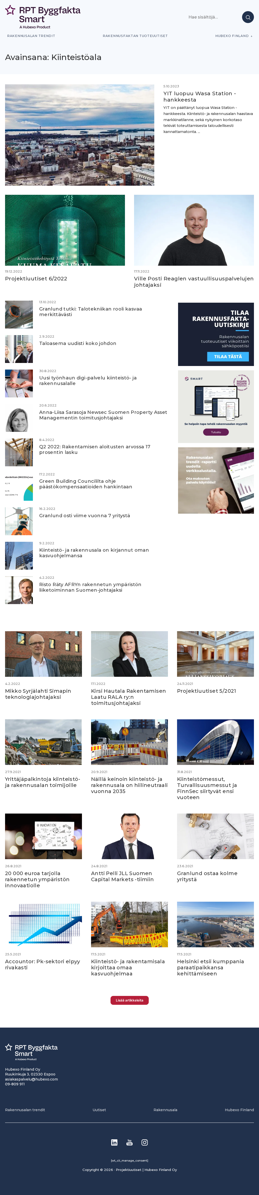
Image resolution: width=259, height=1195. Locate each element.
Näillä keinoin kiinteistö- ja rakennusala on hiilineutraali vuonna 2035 (129, 785)
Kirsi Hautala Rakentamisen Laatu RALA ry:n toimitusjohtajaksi (128, 697)
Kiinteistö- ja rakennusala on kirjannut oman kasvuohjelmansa (94, 552)
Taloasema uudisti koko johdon (78, 343)
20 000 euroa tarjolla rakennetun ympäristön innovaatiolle (37, 879)
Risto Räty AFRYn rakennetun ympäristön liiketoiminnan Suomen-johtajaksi (90, 587)
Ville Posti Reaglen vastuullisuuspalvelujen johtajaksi (194, 281)
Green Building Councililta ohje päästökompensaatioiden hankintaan (85, 484)
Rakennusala (165, 1110)
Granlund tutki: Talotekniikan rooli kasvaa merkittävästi (90, 311)
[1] (216, 364)
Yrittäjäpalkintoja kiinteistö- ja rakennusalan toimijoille (42, 782)
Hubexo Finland (232, 36)
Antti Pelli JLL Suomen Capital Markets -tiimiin (122, 876)
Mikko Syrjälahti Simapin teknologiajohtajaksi (38, 694)
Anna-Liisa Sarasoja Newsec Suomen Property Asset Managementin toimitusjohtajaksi (103, 415)
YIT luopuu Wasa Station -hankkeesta (199, 96)
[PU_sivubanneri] (216, 512)
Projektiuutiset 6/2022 (36, 278)
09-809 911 (15, 1084)
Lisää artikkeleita (129, 1000)
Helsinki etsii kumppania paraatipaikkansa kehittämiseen (210, 967)
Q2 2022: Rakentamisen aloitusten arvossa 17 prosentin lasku (94, 449)
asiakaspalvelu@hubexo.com (31, 1079)
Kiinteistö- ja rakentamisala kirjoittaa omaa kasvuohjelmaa (128, 967)
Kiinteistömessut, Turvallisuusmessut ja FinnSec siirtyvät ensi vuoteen (207, 788)
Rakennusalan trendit (31, 36)
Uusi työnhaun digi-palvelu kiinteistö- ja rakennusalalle (88, 380)
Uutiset (99, 1110)
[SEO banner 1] (216, 441)
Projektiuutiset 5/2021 (206, 691)
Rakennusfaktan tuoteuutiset (135, 36)
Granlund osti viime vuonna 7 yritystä (84, 515)
